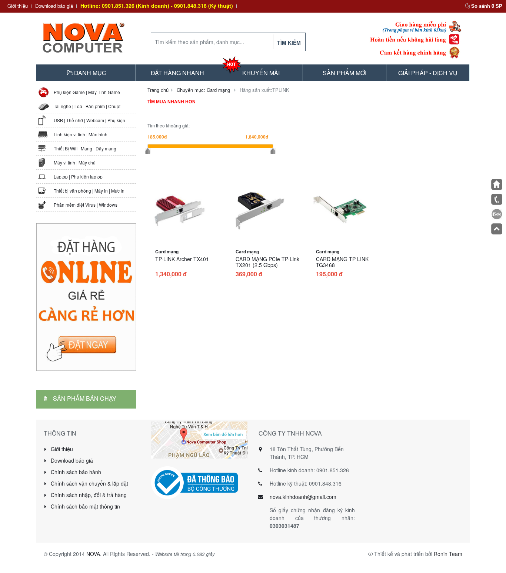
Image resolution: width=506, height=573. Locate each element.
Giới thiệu (17, 5)
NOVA (93, 553)
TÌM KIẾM (289, 42)
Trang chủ (158, 89)
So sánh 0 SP (486, 5)
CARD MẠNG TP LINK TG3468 (342, 262)
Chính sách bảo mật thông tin (84, 506)
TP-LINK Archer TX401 (182, 259)
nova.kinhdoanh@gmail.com (303, 496)
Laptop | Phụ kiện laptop (78, 176)
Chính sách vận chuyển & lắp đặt (88, 483)
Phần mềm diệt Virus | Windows (85, 204)
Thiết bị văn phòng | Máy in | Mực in (89, 190)
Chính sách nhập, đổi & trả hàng (88, 495)
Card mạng (167, 251)
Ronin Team (448, 553)
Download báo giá (54, 5)
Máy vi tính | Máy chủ (75, 162)
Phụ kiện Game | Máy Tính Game (87, 92)
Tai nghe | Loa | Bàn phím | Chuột (87, 106)
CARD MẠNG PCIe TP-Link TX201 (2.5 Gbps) (267, 262)
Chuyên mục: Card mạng (203, 89)
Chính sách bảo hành (75, 472)
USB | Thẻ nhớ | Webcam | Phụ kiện (89, 120)
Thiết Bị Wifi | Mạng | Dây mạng (85, 148)
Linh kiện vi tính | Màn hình (80, 134)
